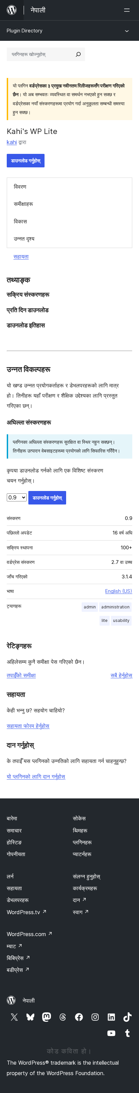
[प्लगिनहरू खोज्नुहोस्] (78, 54)
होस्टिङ (14, 842)
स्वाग (81, 912)
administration (115, 606)
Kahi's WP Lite (32, 131)
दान (80, 900)
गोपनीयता (16, 854)
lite (105, 620)
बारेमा (12, 818)
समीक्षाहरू (23, 203)
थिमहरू (80, 830)
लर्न (10, 876)
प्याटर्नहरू (82, 854)
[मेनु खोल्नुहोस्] (128, 10)
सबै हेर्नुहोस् (121, 675)
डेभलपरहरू (18, 900)
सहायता (21, 256)
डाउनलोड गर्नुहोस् (25, 160)
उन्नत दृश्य (24, 238)
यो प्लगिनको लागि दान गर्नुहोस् (36, 776)
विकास (20, 221)
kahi (12, 142)
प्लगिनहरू (82, 842)
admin (90, 606)
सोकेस (79, 818)
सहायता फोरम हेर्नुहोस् (28, 725)
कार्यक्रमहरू (85, 888)
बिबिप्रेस (18, 958)
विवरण (20, 186)
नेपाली (29, 1000)
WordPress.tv (27, 912)
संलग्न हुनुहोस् (86, 876)
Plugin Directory (25, 30)
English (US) (118, 591)
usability (121, 620)
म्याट (15, 946)
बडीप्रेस (18, 969)
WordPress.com (30, 934)
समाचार (14, 830)
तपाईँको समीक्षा (21, 675)
